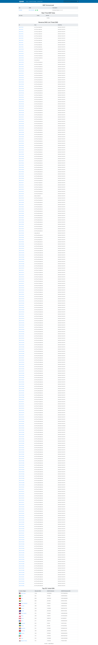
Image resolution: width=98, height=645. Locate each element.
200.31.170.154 (21, 364)
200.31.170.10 (21, 49)
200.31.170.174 (21, 408)
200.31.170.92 (21, 228)
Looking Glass (39, 1)
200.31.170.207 (21, 480)
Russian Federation (24, 603)
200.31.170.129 (21, 309)
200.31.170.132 (21, 316)
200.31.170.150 (21, 355)
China (22, 598)
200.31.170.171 (21, 401)
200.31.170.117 (21, 283)
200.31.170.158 (21, 373)
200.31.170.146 (21, 346)
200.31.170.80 (21, 202)
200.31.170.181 (21, 423)
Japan (22, 638)
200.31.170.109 (21, 265)
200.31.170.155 (21, 366)
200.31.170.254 (21, 583)
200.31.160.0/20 (31, 10)
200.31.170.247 (21, 568)
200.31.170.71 (21, 182)
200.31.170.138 (21, 329)
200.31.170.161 (21, 379)
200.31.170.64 (21, 167)
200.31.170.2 (21, 31)
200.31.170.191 (21, 445)
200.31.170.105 (21, 257)
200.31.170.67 (21, 173)
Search (77, 1)
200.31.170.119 (21, 287)
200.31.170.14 (21, 57)
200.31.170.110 (21, 268)
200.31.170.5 (21, 38)
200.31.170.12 (21, 53)
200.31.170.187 (21, 436)
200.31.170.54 (21, 145)
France (22, 620)
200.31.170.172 (21, 403)
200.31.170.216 (21, 500)
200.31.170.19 (21, 68)
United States (23, 593)
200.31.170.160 (21, 377)
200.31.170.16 (21, 62)
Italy (21, 635)
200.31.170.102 (21, 250)
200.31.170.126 (21, 303)
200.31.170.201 (21, 467)
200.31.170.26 (21, 84)
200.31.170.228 (21, 526)
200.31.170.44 (21, 123)
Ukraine (22, 625)
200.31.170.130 (21, 311)
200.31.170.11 (21, 51)
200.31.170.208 (21, 482)
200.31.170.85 (21, 213)
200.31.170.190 (21, 443)
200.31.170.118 (21, 285)
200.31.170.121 (21, 292)
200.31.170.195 (21, 454)
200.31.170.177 (21, 414)
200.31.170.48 (21, 132)
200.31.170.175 (21, 410)
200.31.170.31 (21, 95)
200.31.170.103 (21, 252)
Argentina (22, 633)
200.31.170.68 (21, 176)
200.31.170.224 (21, 517)
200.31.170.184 (21, 430)
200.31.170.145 (21, 344)
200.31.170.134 (21, 320)
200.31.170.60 (21, 158)
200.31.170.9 (21, 46)
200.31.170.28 (21, 88)
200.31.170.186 (21, 434)
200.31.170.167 (21, 392)
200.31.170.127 (21, 305)
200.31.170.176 (21, 412)
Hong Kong (23, 630)
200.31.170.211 (21, 489)
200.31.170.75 (21, 191)
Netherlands (23, 628)
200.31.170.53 (21, 143)
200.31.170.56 (21, 149)
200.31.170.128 (21, 307)
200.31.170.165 (21, 388)
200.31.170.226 (21, 522)
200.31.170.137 (21, 327)
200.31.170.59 (21, 156)
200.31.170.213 (21, 493)
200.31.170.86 (21, 215)
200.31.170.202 (21, 469)
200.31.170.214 (21, 495)
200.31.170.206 (21, 478)
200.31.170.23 (21, 77)
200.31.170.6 (21, 40)
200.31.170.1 (21, 29)
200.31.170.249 (21, 572)
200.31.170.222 (21, 513)
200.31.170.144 (21, 342)
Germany (22, 608)
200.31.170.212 (21, 491)
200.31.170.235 (21, 541)
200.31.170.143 (21, 340)
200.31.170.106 (21, 259)
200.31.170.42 (21, 119)
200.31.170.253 (21, 581)
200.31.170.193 (21, 449)
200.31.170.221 (21, 511)
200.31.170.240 (21, 552)
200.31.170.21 (21, 73)
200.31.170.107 (21, 261)
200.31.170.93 (21, 230)
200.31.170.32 (21, 97)
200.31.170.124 (21, 298)
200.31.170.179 (21, 419)
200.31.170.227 (21, 524)
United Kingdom (23, 613)
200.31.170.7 (21, 42)
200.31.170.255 (21, 585)
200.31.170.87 (21, 217)
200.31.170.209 (21, 484)
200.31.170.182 (21, 425)
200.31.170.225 (21, 519)
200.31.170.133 (21, 318)
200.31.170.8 (21, 44)
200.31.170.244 (21, 561)
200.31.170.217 (21, 502)
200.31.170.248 (21, 570)
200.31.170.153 (21, 362)
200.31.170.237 (21, 546)
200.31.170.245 (21, 563)
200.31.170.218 (21, 504)
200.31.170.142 (21, 338)
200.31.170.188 (21, 438)
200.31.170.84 (21, 211)
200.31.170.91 (21, 226)
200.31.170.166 (21, 390)
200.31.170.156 (21, 368)
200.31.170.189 (21, 441)
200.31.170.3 (21, 33)
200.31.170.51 (21, 138)
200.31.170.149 (21, 353)
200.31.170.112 (21, 272)
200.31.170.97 (21, 239)
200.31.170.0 (21, 27)
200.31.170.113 (21, 274)
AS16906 (20, 10)
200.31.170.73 (21, 187)
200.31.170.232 (21, 535)
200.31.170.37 (21, 108)
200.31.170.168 (21, 395)
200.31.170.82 (21, 206)
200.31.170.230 (21, 530)
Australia (22, 610)
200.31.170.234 (21, 539)
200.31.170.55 (21, 147)
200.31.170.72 (21, 184)
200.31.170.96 (21, 237)
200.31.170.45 (21, 125)
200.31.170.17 (21, 64)
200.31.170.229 (21, 528)
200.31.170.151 (21, 357)
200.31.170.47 (21, 130)
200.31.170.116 (21, 281)
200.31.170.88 (21, 219)
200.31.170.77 (21, 195)
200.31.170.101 (21, 248)
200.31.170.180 (21, 421)
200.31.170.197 (21, 458)
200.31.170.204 (21, 473)
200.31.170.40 (21, 114)
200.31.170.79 (21, 200)
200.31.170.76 (21, 193)
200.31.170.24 (21, 79)
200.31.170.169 (21, 397)
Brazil (22, 595)
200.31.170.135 (21, 322)
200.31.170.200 (21, 465)
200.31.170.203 (21, 471)
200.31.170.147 (21, 349)
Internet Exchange (32, 1)
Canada (22, 618)
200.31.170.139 (21, 331)
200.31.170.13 (21, 55)
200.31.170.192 (21, 447)
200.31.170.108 (21, 263)
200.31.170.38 (21, 110)
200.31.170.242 (21, 557)
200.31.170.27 (21, 86)
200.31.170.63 (21, 165)
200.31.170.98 (21, 241)
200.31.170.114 (21, 276)
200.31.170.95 (21, 235)
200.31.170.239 (21, 550)
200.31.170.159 (21, 375)
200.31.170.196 (21, 456)
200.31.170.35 (21, 103)
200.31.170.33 (21, 99)
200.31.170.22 (21, 75)
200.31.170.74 (21, 189)
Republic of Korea (24, 640)
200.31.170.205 (21, 476)
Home (27, 1)
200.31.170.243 (21, 559)
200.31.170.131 (21, 314)
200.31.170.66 (21, 171)
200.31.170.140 (21, 333)
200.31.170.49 (21, 134)
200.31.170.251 (21, 576)
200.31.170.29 (21, 90)
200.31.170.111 (21, 270)
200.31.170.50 (21, 136)
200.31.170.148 (21, 351)
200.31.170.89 (21, 222)
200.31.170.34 (21, 101)
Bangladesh (23, 623)
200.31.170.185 (21, 432)
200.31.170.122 (21, 294)
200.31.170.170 (21, 399)
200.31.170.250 (21, 574)
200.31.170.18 (21, 66)
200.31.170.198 (21, 460)
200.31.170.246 (21, 565)
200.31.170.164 (21, 386)
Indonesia (22, 605)
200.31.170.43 (21, 121)
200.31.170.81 (21, 204)
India (22, 600)
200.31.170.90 (21, 224)
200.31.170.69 (21, 178)
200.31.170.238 (21, 548)
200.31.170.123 (21, 296)
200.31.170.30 (21, 92)
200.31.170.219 (21, 506)
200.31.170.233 (21, 537)
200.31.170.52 (21, 141)
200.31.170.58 (21, 154)
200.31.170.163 (21, 384)
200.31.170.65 (21, 169)
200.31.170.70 (21, 180)
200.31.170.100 (21, 246)
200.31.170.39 (21, 112)
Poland (22, 615)
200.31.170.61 (21, 160)
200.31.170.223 (21, 515)
